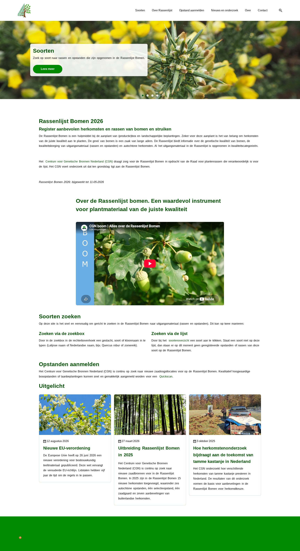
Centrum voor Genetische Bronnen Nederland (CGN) (79, 161)
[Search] (280, 10)
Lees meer (48, 68)
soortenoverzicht (179, 340)
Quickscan (165, 376)
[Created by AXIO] (20, 530)
